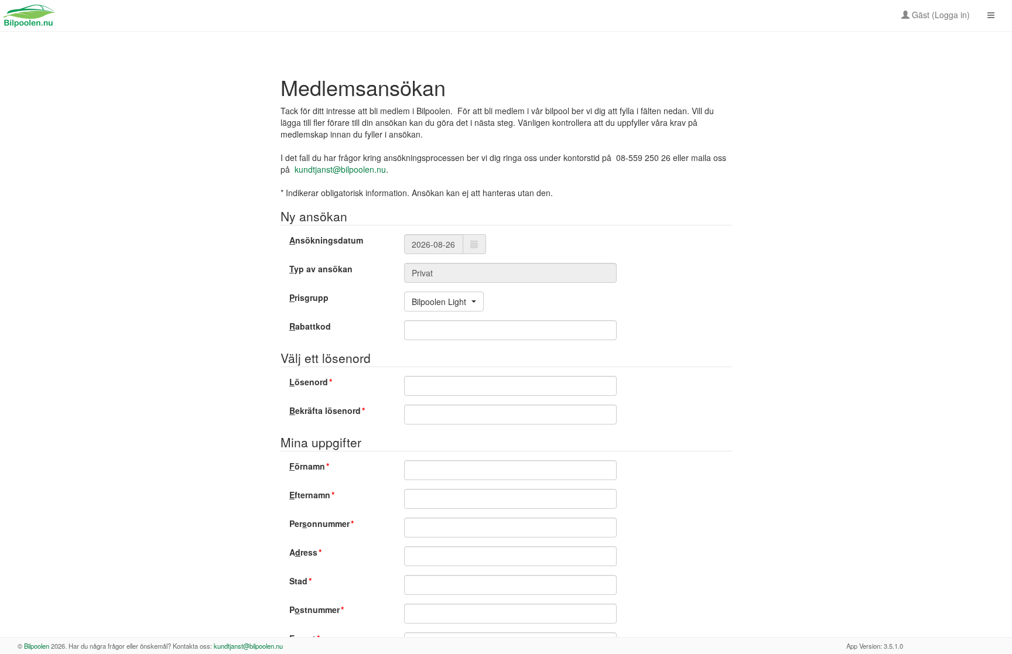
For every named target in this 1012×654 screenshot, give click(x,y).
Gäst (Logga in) (940, 14)
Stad (298, 581)
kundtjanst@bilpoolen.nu (340, 169)
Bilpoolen (36, 645)
